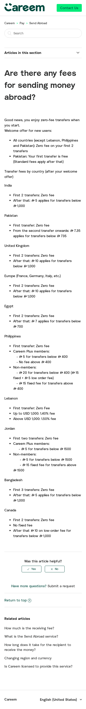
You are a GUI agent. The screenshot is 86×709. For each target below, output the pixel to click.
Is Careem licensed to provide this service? (38, 666)
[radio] (31, 569)
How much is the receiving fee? (29, 628)
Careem (9, 23)
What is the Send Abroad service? (31, 636)
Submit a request (61, 586)
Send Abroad (38, 23)
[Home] (24, 10)
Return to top (15, 600)
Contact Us (69, 8)
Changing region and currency (28, 658)
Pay (22, 23)
